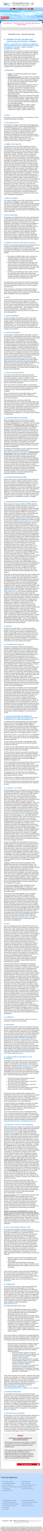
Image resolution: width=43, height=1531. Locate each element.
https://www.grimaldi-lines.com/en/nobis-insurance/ (20, 1039)
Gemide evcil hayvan (27, 1488)
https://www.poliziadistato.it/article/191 (16, 452)
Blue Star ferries (26, 1483)
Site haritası (6, 1507)
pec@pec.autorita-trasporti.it (21, 1365)
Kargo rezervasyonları (28, 1505)
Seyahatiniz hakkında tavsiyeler (11, 1504)
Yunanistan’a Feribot (8, 1481)
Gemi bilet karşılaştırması (9, 1502)
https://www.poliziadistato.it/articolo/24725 (17, 358)
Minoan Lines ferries (8, 1485)
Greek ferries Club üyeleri (9, 1505)
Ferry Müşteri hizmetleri (28, 1500)
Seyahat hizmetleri (27, 1504)
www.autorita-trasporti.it (20, 1357)
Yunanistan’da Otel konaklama (29, 1502)
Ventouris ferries (26, 1481)
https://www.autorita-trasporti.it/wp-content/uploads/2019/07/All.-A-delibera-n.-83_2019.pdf (21, 1387)
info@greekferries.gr (26, 521)
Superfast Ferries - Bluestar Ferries (12, 1486)
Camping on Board (27, 1486)
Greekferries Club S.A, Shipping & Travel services (27, 1521)
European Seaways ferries (29, 1485)
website (8, 1280)
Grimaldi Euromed (7, 1490)
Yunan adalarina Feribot (9, 1483)
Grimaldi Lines (6, 1488)
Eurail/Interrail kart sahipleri (10, 1500)
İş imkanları (6, 1509)
